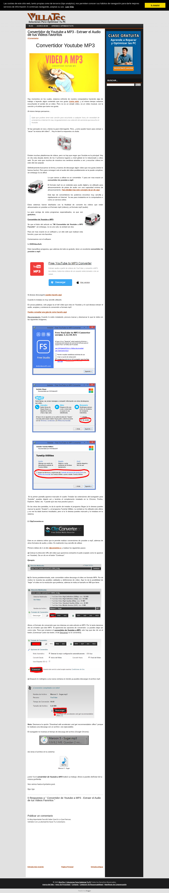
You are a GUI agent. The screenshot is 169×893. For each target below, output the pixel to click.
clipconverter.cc (55, 548)
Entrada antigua (97, 867)
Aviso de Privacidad (63, 884)
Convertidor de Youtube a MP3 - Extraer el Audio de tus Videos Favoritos (64, 33)
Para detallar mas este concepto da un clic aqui (81, 190)
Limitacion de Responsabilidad (91, 884)
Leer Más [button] (69, 6)
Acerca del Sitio (48, 884)
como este (74, 101)
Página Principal (67, 867)
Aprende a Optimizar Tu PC (62, 26)
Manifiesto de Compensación (116, 884)
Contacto (75, 884)
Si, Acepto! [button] (155, 5)
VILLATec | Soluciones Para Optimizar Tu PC (75, 882)
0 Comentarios (33, 38)
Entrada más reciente (36, 867)
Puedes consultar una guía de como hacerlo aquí (47, 312)
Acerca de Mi (42, 26)
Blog (31, 26)
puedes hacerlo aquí (54, 295)
